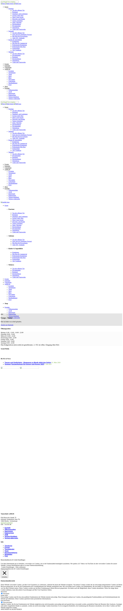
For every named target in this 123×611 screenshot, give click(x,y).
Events (7, 547)
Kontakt (7, 528)
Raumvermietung (11, 552)
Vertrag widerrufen (11, 538)
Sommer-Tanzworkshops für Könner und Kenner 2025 (24, 364)
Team (7, 551)
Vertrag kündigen (11, 536)
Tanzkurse (8, 546)
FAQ (6, 556)
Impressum (9, 531)
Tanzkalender (9, 549)
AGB (6, 535)
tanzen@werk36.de (7, 523)
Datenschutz (9, 533)
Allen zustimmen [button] (20, 567)
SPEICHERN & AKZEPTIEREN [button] (11, 609)
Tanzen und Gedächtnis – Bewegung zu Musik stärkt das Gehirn (28, 362)
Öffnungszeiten (10, 529)
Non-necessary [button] (5, 600)
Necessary (6, 593)
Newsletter (8, 554)
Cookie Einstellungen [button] (7, 567)
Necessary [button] (4, 591)
